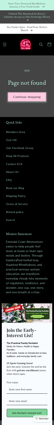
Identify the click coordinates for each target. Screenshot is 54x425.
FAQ (9, 180)
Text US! (11, 140)
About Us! (12, 172)
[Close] (48, 307)
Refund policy (15, 212)
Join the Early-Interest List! (27, 413)
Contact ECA (14, 164)
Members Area (15, 132)
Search (10, 220)
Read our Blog (15, 188)
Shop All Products (17, 156)
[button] (5, 44)
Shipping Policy (16, 196)
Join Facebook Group (19, 148)
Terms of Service (17, 204)
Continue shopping (27, 97)
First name (12, 382)
